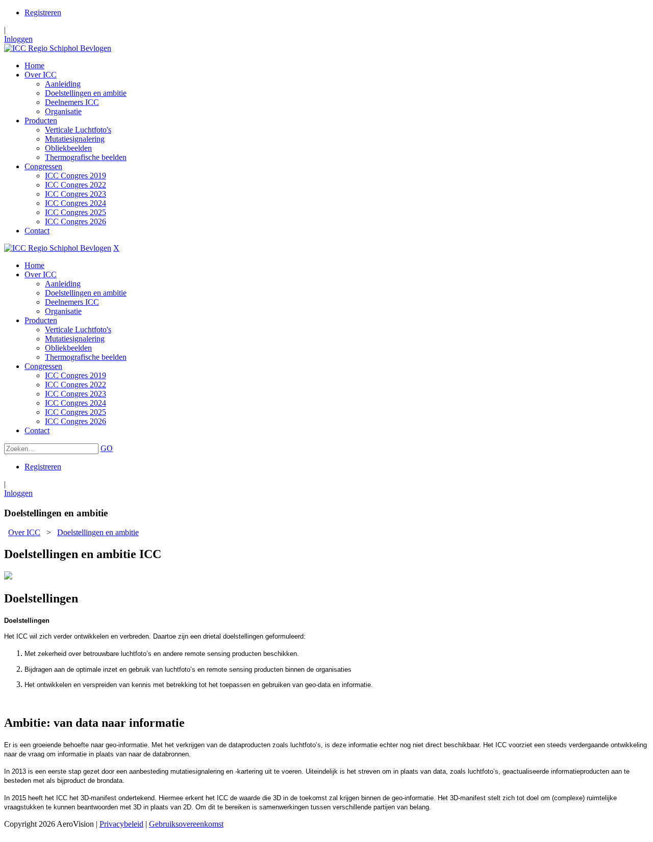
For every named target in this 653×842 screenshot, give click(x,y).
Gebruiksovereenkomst (186, 824)
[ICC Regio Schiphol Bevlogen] (57, 48)
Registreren (42, 12)
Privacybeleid (121, 824)
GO (107, 448)
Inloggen (18, 39)
